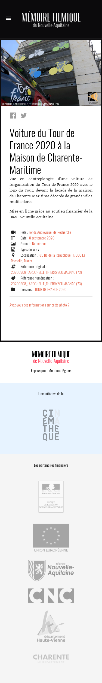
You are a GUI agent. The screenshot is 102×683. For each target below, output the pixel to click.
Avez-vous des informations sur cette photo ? (40, 305)
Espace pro (38, 370)
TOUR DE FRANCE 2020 (50, 289)
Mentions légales (59, 370)
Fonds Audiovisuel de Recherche (50, 232)
